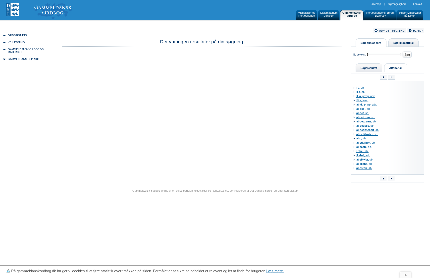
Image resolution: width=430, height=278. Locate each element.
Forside (76, 31)
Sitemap (376, 3)
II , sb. (360, 91)
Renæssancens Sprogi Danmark (380, 14)
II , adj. (363, 155)
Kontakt (417, 3)
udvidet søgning (392, 30)
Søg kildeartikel (403, 42)
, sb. (363, 108)
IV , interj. (362, 100)
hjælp (418, 30)
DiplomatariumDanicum (328, 14)
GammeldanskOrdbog (351, 14)
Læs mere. (275, 271)
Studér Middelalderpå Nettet (410, 14)
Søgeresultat (369, 67)
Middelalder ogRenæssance (306, 14)
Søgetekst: (359, 54)
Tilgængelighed (397, 3)
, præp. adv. (366, 104)
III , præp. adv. (365, 96)
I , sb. (360, 87)
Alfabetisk (395, 67)
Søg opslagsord (371, 42)
